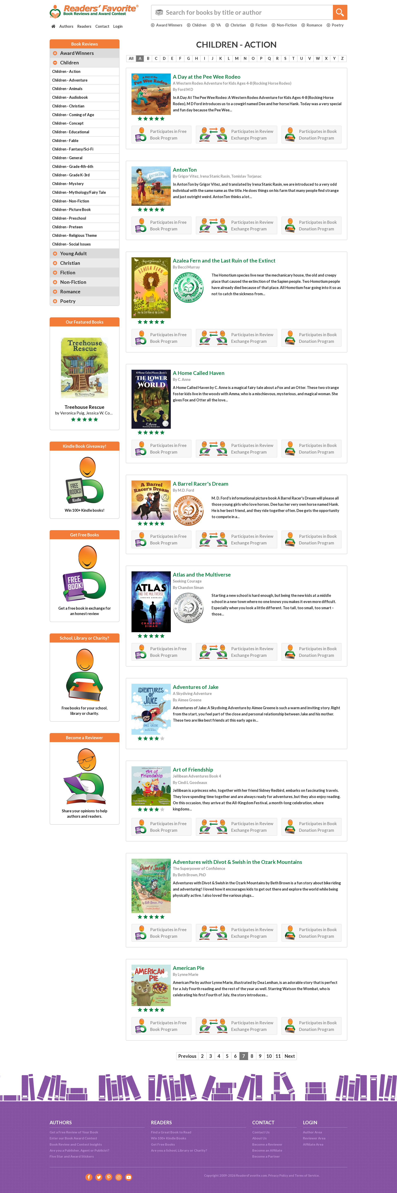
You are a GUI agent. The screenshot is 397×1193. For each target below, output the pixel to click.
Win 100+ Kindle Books (168, 1138)
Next (290, 1056)
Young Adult (73, 253)
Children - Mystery (68, 183)
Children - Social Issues (71, 244)
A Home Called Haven (199, 373)
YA (218, 25)
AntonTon (185, 169)
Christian (238, 25)
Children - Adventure (69, 80)
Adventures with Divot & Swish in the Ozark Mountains (237, 862)
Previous (187, 1056)
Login (118, 26)
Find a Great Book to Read (171, 1132)
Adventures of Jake (196, 687)
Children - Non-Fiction (70, 201)
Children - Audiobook (70, 97)
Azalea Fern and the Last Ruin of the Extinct (224, 260)
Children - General (67, 157)
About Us (259, 1138)
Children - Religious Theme (74, 235)
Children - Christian (68, 106)
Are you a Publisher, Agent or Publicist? (79, 1150)
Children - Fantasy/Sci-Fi (72, 149)
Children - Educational (70, 132)
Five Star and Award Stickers (72, 1156)
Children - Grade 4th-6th (72, 166)
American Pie (188, 968)
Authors (66, 26)
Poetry (338, 25)
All (131, 58)
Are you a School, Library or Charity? (179, 1150)
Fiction (261, 25)
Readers (84, 26)
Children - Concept (68, 123)
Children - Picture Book (71, 209)
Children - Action (66, 71)
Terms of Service (307, 1175)
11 (278, 1056)
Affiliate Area (313, 1144)
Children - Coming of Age (73, 114)
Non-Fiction (287, 25)
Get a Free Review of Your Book (74, 1132)
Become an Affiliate (267, 1150)
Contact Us (261, 1132)
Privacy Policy (278, 1175)
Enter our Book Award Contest (73, 1138)
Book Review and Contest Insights (76, 1144)
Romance (314, 25)
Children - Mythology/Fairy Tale (79, 192)
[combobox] (249, 12)
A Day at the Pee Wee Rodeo (206, 76)
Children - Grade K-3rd (71, 175)
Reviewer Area (314, 1138)
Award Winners (169, 25)
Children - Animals (67, 88)
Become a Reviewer (267, 1144)
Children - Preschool (69, 218)
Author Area (312, 1132)
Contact (102, 26)
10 (269, 1056)
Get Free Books (163, 1144)
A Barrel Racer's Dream (200, 483)
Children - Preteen (67, 227)
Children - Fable (65, 140)
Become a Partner (266, 1156)
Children (199, 25)
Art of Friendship (193, 769)
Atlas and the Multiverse (202, 574)
